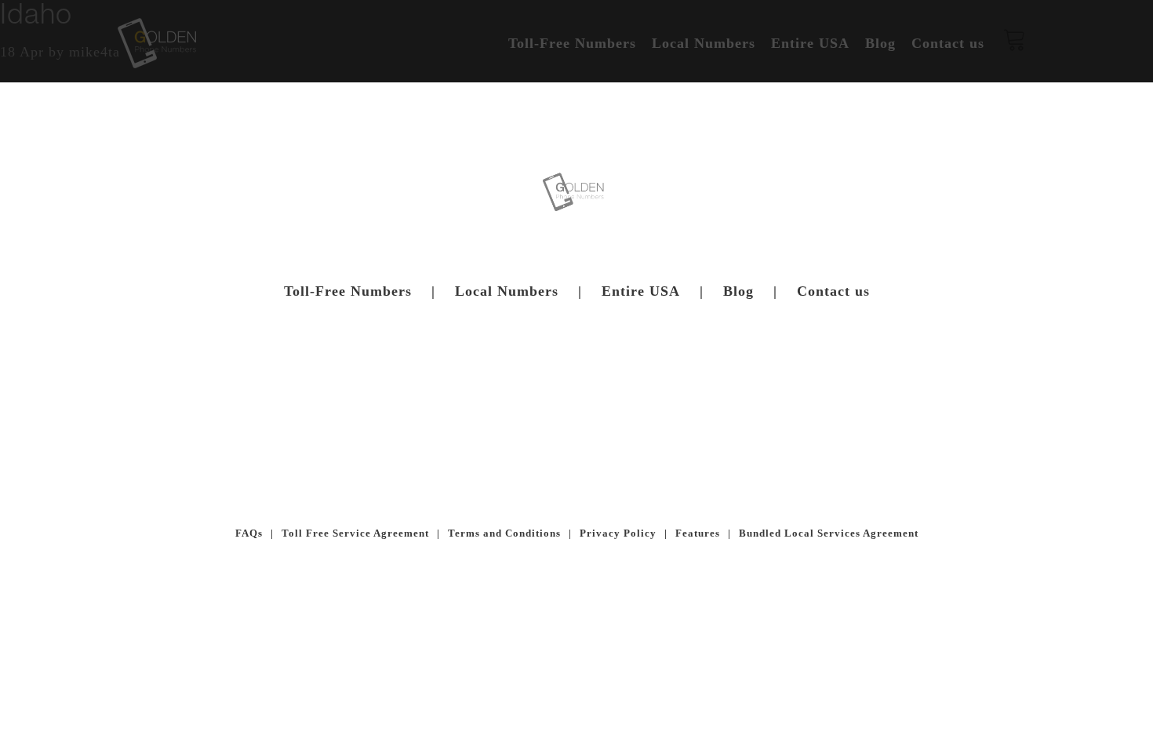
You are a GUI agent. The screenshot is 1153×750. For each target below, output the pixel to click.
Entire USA (641, 291)
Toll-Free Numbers (348, 291)
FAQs (249, 533)
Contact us (833, 291)
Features (697, 533)
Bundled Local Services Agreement (828, 533)
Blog (738, 291)
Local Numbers (506, 291)
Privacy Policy (618, 533)
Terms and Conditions (504, 533)
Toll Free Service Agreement (355, 533)
